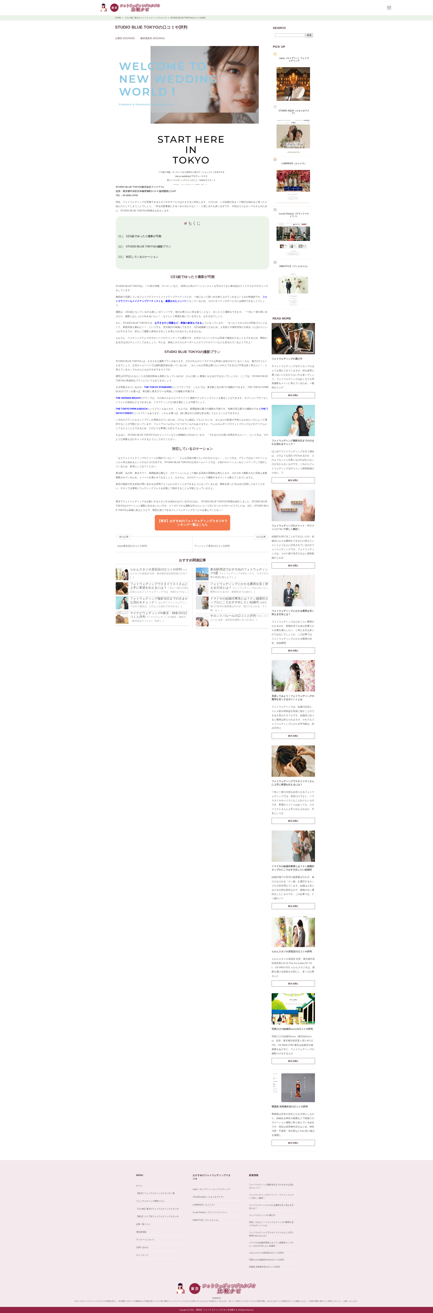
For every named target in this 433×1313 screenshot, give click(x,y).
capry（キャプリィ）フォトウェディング (211, 1189)
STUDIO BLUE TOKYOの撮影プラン (148, 246)
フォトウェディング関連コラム (150, 1201)
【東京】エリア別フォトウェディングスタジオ (157, 1216)
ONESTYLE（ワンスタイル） (206, 1220)
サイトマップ (142, 1255)
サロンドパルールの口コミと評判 (233, 615)
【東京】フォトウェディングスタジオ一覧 (155, 1193)
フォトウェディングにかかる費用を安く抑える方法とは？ (271, 1207)
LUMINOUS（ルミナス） (204, 1205)
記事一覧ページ (143, 1224)
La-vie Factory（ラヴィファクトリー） (210, 1212)
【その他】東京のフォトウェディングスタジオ (157, 1209)
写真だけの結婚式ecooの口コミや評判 (292, 1029)
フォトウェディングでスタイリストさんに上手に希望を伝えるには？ (271, 1234)
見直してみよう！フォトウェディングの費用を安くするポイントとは (271, 1224)
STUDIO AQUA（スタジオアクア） (209, 1197)
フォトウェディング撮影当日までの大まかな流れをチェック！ (271, 1186)
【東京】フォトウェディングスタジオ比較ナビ (216, 1310)
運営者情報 (141, 1232)
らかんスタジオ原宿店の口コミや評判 (156, 569)
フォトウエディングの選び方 (287, 358)
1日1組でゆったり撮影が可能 (143, 236)
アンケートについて (145, 1239)
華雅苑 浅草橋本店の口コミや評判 (290, 1106)
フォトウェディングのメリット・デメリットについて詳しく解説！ (271, 1196)
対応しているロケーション (142, 256)
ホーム (139, 1185)
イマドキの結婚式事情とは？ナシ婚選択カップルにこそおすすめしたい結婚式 (271, 1244)
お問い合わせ (142, 1247)
